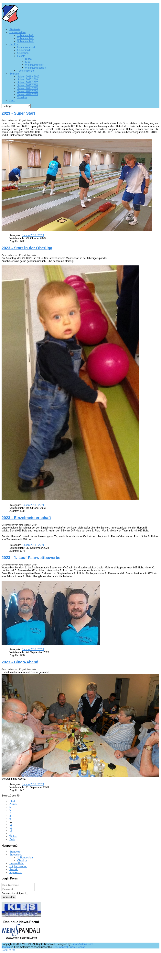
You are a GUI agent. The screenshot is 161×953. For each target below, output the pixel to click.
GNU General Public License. (69, 947)
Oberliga (22, 860)
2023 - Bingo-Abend (20, 662)
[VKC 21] (10, 21)
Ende (12, 839)
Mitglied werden (18, 866)
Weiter (13, 836)
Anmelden (9, 897)
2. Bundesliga (25, 857)
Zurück (13, 804)
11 (10, 824)
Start (12, 801)
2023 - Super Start (18, 113)
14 (10, 833)
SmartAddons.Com (82, 944)
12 (10, 827)
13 (10, 830)
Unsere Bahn (16, 863)
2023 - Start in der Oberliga (27, 248)
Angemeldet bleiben (13, 893)
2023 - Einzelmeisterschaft (26, 518)
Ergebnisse (15, 854)
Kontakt (13, 869)
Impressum (15, 872)
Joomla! (6, 947)
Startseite (14, 851)
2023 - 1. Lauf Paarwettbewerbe (31, 557)
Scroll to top (8, 949)
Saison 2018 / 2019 (33, 235)
